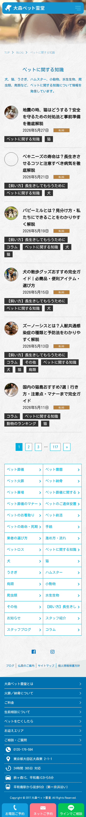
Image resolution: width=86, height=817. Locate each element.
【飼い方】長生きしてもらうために (60, 609)
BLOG (19, 52)
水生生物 (52, 595)
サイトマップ (46, 665)
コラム (50, 629)
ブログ (10, 665)
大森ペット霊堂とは (18, 683)
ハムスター (54, 572)
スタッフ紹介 (55, 618)
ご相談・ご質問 (15, 740)
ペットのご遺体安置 (60, 503)
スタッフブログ (19, 629)
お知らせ (14, 618)
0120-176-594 (23, 749)
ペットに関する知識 (60, 549)
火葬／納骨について (18, 693)
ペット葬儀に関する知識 (60, 494)
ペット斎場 (15, 492)
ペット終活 (54, 515)
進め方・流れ (55, 538)
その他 (12, 606)
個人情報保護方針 (69, 665)
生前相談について (17, 712)
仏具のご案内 (26, 665)
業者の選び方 (17, 538)
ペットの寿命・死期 (22, 526)
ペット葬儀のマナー (22, 503)
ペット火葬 (15, 481)
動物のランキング (21, 423)
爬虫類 (12, 595)
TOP (7, 52)
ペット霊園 (54, 469)
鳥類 (10, 584)
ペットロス (15, 549)
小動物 (50, 584)
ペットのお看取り (20, 515)
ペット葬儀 (15, 469)
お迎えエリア (14, 730)
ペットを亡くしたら (18, 721)
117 (55, 447)
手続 (48, 526)
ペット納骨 (54, 481)
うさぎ (12, 572)
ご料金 (9, 702)
